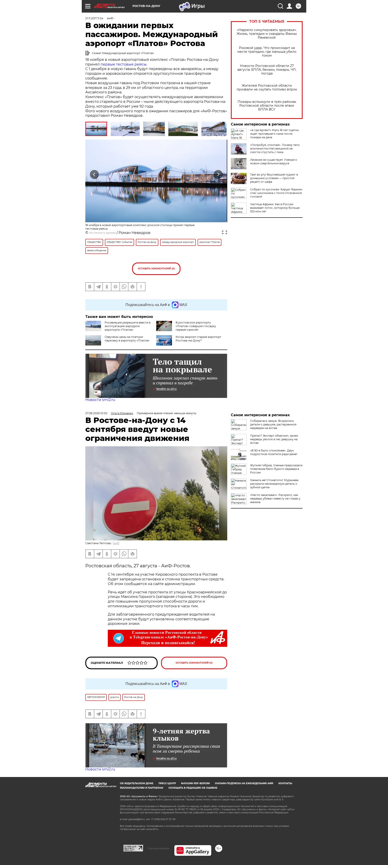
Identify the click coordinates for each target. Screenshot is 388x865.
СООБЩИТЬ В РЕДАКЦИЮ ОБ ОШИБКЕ (192, 787)
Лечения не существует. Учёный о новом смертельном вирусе (273, 161)
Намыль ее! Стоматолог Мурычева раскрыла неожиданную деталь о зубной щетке (274, 483)
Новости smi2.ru (100, 400)
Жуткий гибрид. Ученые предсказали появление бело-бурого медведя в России (276, 469)
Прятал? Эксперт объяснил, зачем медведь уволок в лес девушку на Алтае (274, 439)
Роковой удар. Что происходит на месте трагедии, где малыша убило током (266, 51)
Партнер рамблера (158, 848)
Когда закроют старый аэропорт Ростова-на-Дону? (198, 338)
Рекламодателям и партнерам (141, 787)
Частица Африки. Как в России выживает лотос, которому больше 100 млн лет (275, 207)
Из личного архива (102, 232)
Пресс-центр (167, 783)
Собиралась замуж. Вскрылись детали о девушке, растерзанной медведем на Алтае (273, 424)
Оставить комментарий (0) (156, 268)
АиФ (116, 543)
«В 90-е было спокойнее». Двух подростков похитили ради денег (274, 452)
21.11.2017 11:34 (94, 18)
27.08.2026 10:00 (96, 413)
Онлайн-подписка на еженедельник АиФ (244, 783)
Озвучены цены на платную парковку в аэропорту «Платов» (127, 338)
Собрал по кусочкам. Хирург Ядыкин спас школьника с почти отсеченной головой (276, 193)
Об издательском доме (136, 783)
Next (218, 174)
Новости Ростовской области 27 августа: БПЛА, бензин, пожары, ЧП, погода (266, 69)
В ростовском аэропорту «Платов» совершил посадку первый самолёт (196, 326)
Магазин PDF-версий (195, 783)
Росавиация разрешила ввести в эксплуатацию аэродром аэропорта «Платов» (127, 326)
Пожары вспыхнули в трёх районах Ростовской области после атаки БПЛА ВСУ (267, 105)
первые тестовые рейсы (124, 64)
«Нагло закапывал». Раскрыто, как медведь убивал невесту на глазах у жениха (275, 498)
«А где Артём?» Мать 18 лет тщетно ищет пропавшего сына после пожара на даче (274, 133)
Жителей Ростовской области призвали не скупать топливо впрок (267, 87)
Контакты (285, 783)
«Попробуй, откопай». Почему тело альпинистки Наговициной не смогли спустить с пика (275, 148)
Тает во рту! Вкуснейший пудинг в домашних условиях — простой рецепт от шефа (274, 178)
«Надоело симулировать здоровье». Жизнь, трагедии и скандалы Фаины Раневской (267, 34)
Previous (94, 174)
